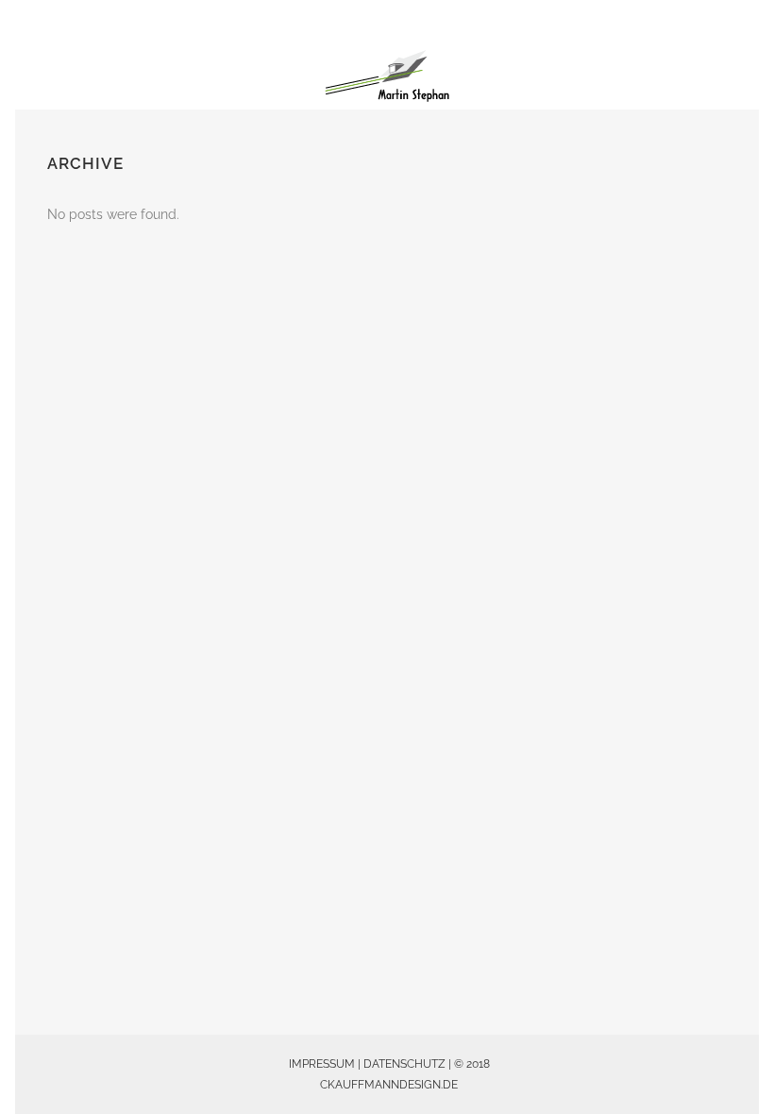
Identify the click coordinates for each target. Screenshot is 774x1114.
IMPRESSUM (322, 1064)
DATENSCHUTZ (404, 1064)
